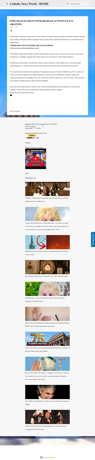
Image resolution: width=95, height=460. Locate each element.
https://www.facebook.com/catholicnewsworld (24, 48)
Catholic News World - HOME (29, 3)
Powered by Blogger (48, 457)
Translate (38, 128)
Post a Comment (15, 111)
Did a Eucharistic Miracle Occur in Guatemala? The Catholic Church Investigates (46, 276)
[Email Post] (11, 96)
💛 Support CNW (93, 239)
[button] (11, 31)
